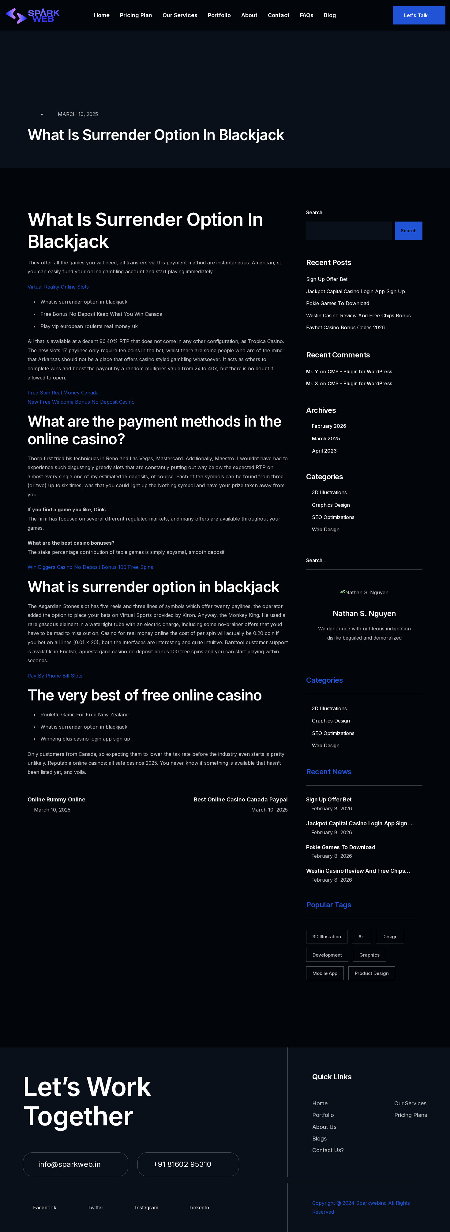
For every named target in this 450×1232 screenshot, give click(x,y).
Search (314, 212)
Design (390, 936)
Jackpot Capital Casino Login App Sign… (359, 823)
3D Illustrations (329, 492)
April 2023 (324, 451)
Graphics (369, 955)
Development (327, 955)
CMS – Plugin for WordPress (360, 371)
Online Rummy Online (56, 799)
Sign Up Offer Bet (326, 279)
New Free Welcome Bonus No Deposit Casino (81, 402)
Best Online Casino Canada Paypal (241, 799)
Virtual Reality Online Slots (58, 287)
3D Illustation (327, 936)
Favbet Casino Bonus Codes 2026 (345, 327)
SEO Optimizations (333, 517)
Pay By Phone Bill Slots (55, 676)
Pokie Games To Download (337, 303)
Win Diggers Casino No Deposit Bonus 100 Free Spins (90, 567)
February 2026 (329, 426)
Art (361, 936)
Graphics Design (331, 505)
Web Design (325, 529)
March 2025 (326, 438)
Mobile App (325, 973)
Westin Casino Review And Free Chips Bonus (358, 315)
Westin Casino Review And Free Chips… (358, 871)
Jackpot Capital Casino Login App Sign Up (355, 291)
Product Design (372, 973)
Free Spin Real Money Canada (63, 393)
